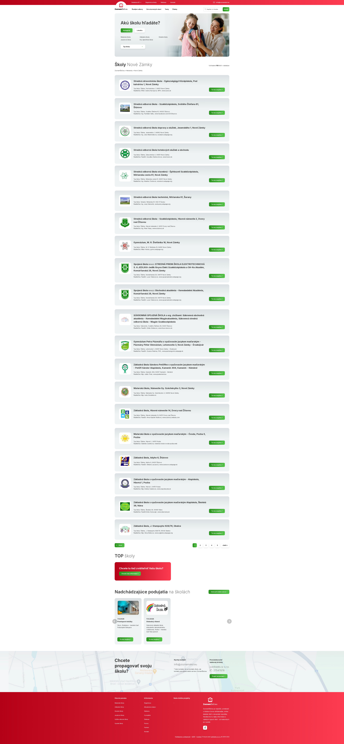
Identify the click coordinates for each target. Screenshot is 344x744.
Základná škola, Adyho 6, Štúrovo (151, 457)
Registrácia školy (151, 2)
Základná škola (144, 37)
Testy (167, 9)
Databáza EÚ (136, 2)
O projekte (147, 715)
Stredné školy (163, 37)
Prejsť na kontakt (218, 676)
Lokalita (139, 30)
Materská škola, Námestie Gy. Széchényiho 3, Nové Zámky (164, 388)
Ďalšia (229, 621)
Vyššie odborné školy (121, 719)
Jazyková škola (126, 40)
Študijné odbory (137, 9)
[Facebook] (205, 728)
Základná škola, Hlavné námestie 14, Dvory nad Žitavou (162, 410)
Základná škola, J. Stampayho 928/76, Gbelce (157, 526)
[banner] (121, 6)
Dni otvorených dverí (153, 9)
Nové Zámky (138, 70)
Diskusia (146, 719)
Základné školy (119, 707)
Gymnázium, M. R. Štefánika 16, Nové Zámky (157, 242)
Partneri (146, 727)
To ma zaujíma (216, 90)
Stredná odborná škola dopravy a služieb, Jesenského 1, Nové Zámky (169, 127)
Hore (120, 545)
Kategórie (126, 30)
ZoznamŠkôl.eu (120, 70)
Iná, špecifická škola (146, 40)
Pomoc (146, 723)
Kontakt (172, 2)
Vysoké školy (119, 723)
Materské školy (119, 703)
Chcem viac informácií (129, 574)
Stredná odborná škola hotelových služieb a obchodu (161, 150)
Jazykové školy (119, 715)
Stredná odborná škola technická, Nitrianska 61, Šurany (162, 197)
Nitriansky (129, 70)
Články (174, 9)
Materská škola (126, 37)
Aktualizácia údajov (150, 707)
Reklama (163, 2)
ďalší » (225, 545)
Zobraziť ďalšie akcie (218, 592)
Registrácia (147, 703)
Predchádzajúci (114, 621)
